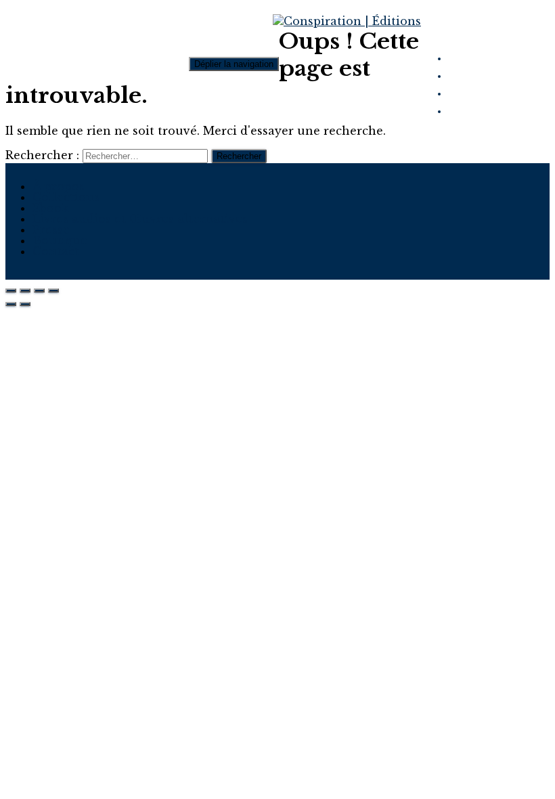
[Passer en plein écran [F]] (39, 290)
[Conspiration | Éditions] (347, 21)
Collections (65, 197)
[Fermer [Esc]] (10, 290)
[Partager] (25, 290)
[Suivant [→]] (25, 304)
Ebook (50, 208)
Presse (51, 229)
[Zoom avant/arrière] (53, 290)
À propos (58, 186)
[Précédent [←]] (10, 304)
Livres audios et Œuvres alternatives (140, 218)
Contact (55, 251)
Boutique (59, 240)
